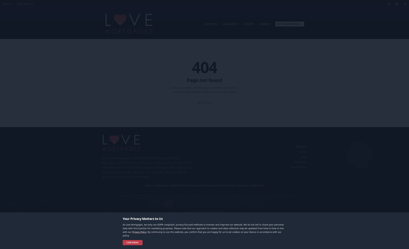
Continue (133, 242)
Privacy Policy (139, 231)
